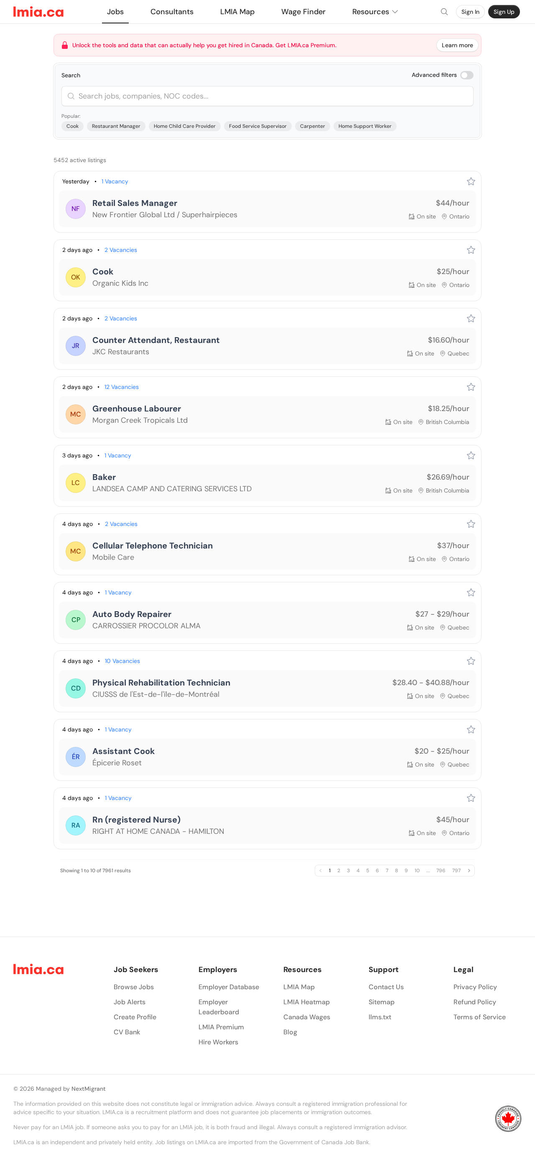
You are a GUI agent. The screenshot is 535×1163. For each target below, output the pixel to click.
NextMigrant (88, 1088)
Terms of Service (479, 1017)
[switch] (467, 75)
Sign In (470, 11)
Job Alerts (129, 1002)
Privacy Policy (475, 987)
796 (441, 870)
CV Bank (127, 1032)
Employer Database (229, 987)
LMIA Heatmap (306, 1002)
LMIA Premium (221, 1027)
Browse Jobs (134, 987)
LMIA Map (299, 987)
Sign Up (504, 11)
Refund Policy (474, 1002)
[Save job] (471, 181)
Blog (290, 1032)
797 (456, 870)
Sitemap (382, 1002)
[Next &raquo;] (469, 871)
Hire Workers (218, 1042)
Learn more (457, 45)
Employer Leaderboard (219, 1007)
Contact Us (386, 987)
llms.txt (380, 1017)
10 (417, 870)
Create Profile (135, 1017)
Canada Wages (306, 1017)
